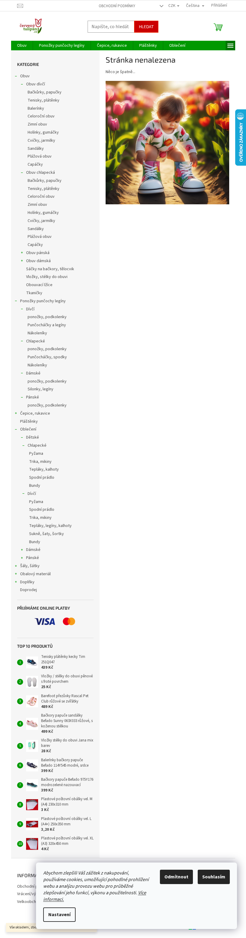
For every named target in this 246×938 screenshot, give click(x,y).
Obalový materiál (35, 574)
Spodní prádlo (41, 478)
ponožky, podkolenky (47, 317)
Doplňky (27, 582)
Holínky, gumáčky (43, 132)
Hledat (146, 26)
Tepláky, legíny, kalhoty (50, 526)
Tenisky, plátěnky (43, 100)
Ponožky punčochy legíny (43, 301)
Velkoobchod (29, 902)
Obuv (25, 76)
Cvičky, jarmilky (41, 141)
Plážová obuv (40, 156)
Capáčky (35, 164)
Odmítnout (176, 877)
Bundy (34, 486)
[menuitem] (22, 45)
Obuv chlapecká (40, 173)
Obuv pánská (38, 253)
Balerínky (36, 108)
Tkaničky (34, 293)
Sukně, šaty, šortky (46, 534)
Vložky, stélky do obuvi (47, 277)
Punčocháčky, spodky (47, 357)
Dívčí (30, 309)
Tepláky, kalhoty (44, 469)
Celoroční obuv (41, 116)
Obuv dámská (38, 261)
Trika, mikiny (40, 462)
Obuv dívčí (35, 84)
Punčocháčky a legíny (47, 325)
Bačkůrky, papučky (45, 92)
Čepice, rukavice (35, 413)
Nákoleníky (37, 333)
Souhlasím (213, 877)
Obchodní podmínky (117, 6)
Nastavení (59, 914)
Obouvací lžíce (39, 285)
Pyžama (36, 454)
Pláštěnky (29, 422)
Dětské (32, 437)
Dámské (33, 373)
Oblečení (28, 429)
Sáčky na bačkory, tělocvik (50, 269)
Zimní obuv (37, 124)
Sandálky (36, 149)
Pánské (32, 397)
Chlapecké (35, 341)
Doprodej (28, 590)
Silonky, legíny (40, 389)
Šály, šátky (30, 566)
